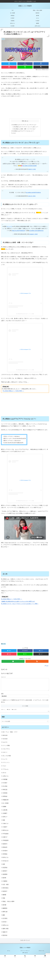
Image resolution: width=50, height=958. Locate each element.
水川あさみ (5, 860)
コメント (3, 677)
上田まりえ (5, 776)
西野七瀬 (5, 911)
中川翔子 (5, 782)
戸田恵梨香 (5, 840)
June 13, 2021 (32, 196)
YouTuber (5, 738)
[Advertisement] (25, 108)
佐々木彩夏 (5, 803)
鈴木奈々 (5, 921)
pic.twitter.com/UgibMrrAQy (36, 230)
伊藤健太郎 (5, 799)
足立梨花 (5, 918)
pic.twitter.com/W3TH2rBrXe (33, 192)
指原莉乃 (5, 844)
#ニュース (9, 226)
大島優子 (5, 813)
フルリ (4, 766)
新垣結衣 (5, 847)
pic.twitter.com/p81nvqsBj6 (30, 165)
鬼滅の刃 (5, 932)
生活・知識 (5, 884)
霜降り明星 (5, 928)
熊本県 (4, 877)
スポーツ (5, 752)
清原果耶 (5, 874)
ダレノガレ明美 (7, 755)
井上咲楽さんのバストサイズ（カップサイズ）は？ (24, 124)
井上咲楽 (3, 643)
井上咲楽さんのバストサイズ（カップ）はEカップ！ (26, 126)
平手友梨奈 (5, 833)
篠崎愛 (4, 894)
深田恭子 (5, 871)
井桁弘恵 (5, 789)
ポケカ (4, 772)
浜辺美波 (5, 867)
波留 (4, 864)
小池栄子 (5, 827)
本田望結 (5, 854)
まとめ (14, 133)
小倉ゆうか (5, 823)
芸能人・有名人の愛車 (8, 901)
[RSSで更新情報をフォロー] (36, 661)
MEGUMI (5, 735)
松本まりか (5, 857)
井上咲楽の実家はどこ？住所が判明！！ (13, 391)
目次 (23, 121)
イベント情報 (6, 745)
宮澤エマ (5, 816)
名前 (2, 693)
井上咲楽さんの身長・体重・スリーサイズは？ (25, 128)
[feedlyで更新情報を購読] (12, 661)
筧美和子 (5, 891)
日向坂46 (5, 850)
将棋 (4, 820)
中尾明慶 (5, 779)
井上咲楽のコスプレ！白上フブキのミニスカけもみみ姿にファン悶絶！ (20, 603)
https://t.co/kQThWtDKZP (18, 230)
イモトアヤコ (6, 749)
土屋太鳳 (5, 810)
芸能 (4, 898)
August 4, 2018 (34, 234)
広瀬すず (5, 837)
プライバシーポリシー (25, 950)
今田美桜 (5, 793)
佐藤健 (4, 806)
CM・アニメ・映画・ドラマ (10, 732)
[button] (47, 721)
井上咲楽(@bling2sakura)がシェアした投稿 (25, 313)
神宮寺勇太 (5, 888)
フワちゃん (5, 769)
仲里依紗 (5, 796)
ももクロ (5, 742)
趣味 (4, 915)
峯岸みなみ (5, 830)
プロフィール (41, 950)
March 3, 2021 (32, 169)
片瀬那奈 (5, 881)
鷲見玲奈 (5, 935)
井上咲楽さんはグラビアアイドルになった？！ (23, 131)
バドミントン (6, 762)
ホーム (8, 950)
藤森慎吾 (5, 908)
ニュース (5, 759)
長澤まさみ (5, 925)
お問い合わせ (25, 952)
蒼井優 (4, 905)
